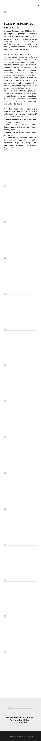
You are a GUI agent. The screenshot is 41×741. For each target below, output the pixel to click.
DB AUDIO (16, 736)
